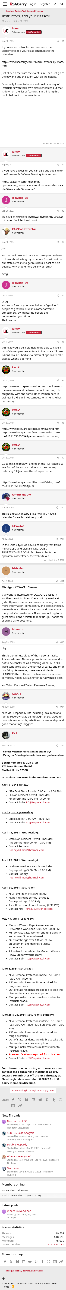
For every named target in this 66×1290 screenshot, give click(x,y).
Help (54, 1283)
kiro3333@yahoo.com (39, 908)
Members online (13, 1184)
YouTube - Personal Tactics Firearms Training (28, 685)
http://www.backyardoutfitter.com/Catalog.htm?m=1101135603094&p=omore (31, 434)
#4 (63, 242)
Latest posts (10, 1205)
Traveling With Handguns (20, 1139)
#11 (62, 538)
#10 (62, 507)
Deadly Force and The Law (20, 1151)
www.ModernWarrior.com (25, 954)
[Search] (61, 4)
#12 (62, 581)
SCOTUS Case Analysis (20, 1133)
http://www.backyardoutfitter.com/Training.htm (30, 428)
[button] (3, 1278)
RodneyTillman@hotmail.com (27, 850)
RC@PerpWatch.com (38, 802)
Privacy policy (42, 1283)
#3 (63, 210)
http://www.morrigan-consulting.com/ (25, 386)
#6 (63, 341)
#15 (62, 745)
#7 (63, 380)
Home (5, 1286)
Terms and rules (24, 1283)
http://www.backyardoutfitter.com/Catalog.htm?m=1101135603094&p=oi (31, 484)
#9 (63, 457)
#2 (63, 164)
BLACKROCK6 (56, 1244)
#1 (63, 41)
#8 (63, 422)
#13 (62, 642)
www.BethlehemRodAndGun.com (39, 777)
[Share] (58, 41)
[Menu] (5, 4)
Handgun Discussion (18, 1127)
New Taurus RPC (17, 1121)
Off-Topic (11, 1163)
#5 (63, 295)
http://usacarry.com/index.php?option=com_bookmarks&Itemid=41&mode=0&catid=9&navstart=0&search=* (33, 185)
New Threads (11, 1115)
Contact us (8, 1283)
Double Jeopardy (17, 1144)
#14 (62, 706)
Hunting (11, 1174)
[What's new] (54, 4)
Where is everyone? (19, 1156)
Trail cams (13, 1168)
